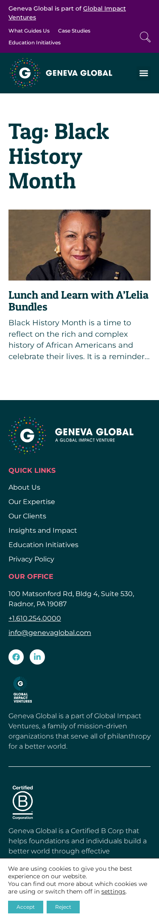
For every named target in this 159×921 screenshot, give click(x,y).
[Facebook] (16, 657)
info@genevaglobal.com (49, 633)
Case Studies (74, 30)
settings (113, 891)
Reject (63, 907)
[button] (144, 73)
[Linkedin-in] (37, 657)
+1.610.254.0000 (34, 618)
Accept (26, 907)
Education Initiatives (34, 42)
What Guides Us (29, 30)
